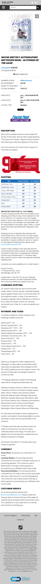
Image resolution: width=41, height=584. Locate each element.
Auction (23, 105)
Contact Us (20, 520)
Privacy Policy (25, 515)
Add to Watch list (21, 74)
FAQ (35, 515)
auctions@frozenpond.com (11, 244)
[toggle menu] (3, 7)
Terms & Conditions (10, 515)
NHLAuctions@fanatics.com (11, 495)
